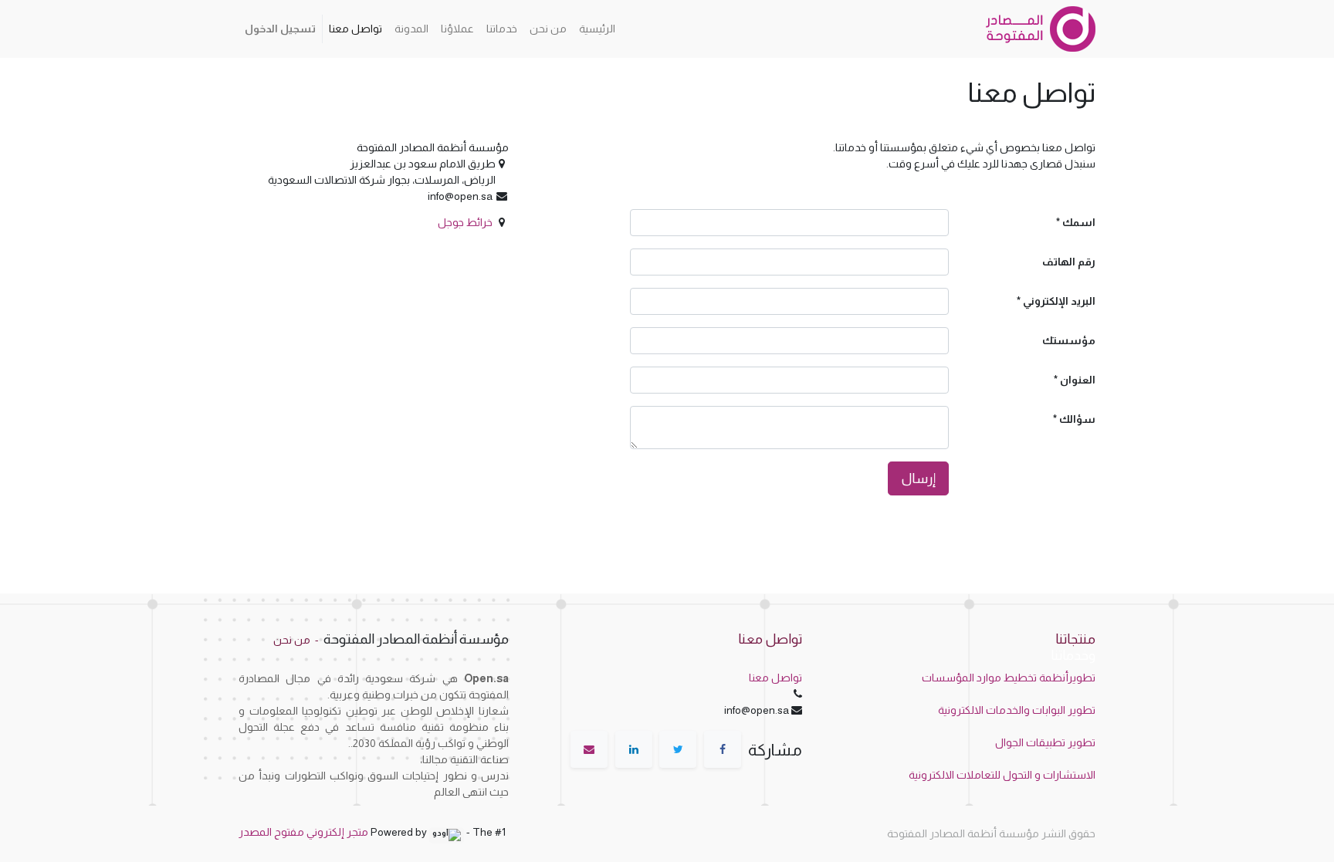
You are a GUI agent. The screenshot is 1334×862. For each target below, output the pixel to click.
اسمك (1078, 222)
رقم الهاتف (1068, 261)
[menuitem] (597, 29)
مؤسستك (1068, 340)
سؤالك (1077, 419)
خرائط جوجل (465, 222)
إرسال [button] (918, 478)
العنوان (1077, 380)
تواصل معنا (775, 677)
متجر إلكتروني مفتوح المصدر (303, 832)
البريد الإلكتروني (1059, 301)
